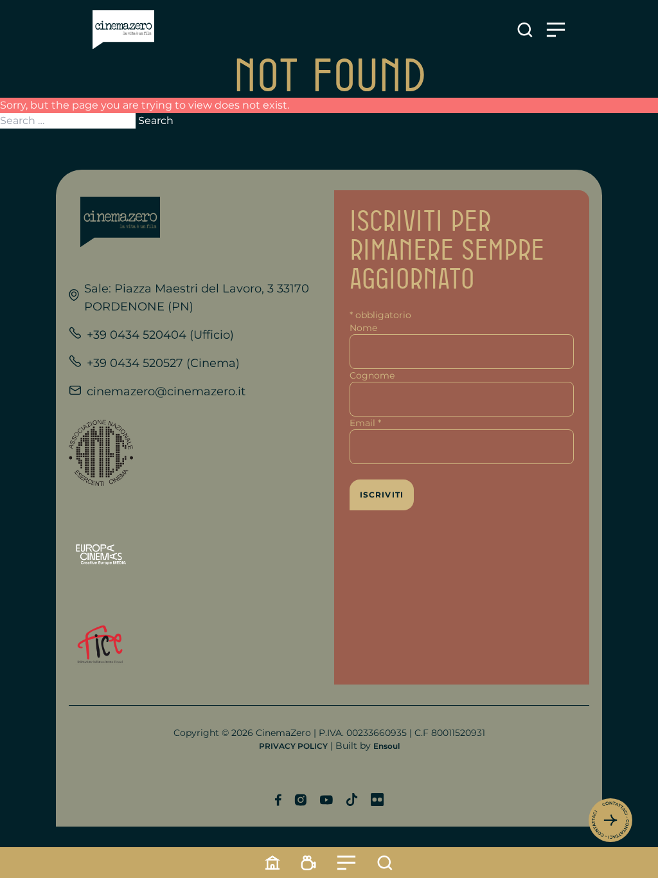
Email (365, 423)
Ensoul (386, 746)
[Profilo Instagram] (300, 800)
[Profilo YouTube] (326, 800)
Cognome (372, 375)
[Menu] (346, 863)
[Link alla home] (123, 29)
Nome (363, 328)
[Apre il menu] (555, 29)
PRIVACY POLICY (293, 746)
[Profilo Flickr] (377, 799)
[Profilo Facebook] (277, 800)
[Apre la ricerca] (525, 29)
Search (155, 120)
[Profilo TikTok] (352, 799)
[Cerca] (385, 863)
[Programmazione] (308, 863)
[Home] (272, 862)
